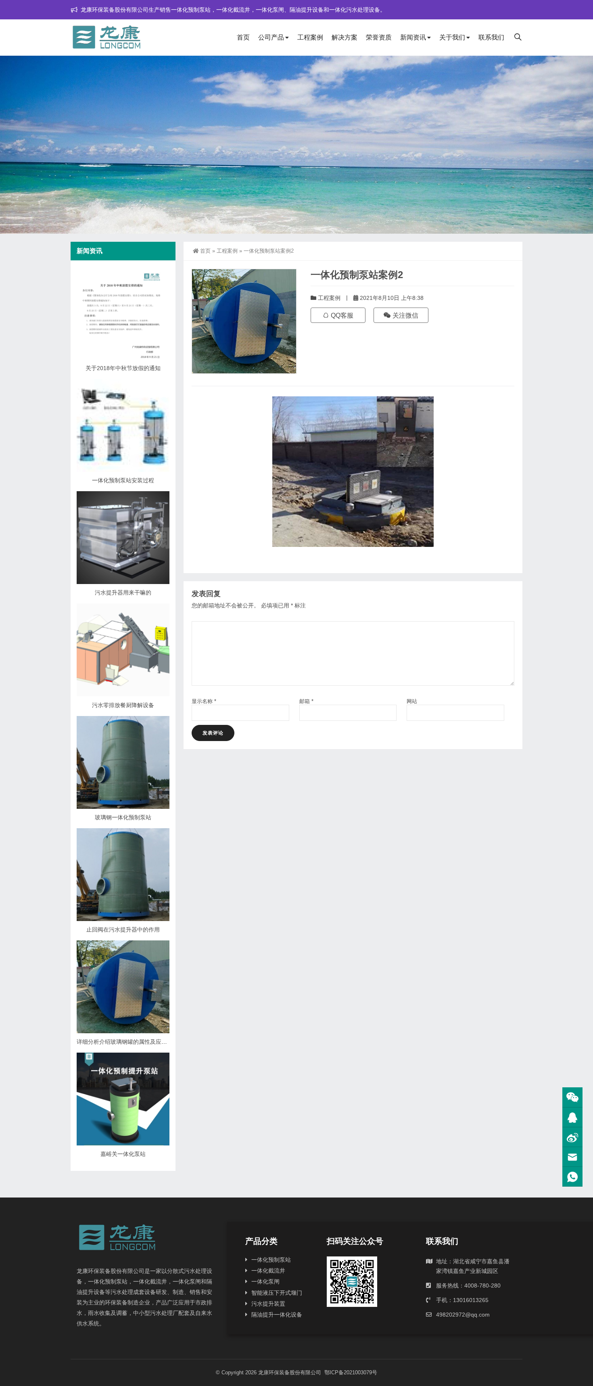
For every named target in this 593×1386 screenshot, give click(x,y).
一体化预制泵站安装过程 (123, 480)
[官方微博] (572, 1137)
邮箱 (306, 701)
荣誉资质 (379, 37)
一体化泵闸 (265, 1281)
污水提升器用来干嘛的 (123, 592)
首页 (243, 37)
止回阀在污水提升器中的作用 (123, 929)
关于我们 (452, 37)
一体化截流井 (268, 1270)
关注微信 (404, 315)
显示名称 (204, 701)
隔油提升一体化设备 (276, 1314)
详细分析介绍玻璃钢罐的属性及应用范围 (127, 1041)
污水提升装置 (268, 1303)
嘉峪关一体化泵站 (123, 1154)
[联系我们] (572, 1117)
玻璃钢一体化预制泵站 (123, 817)
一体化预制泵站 (271, 1259)
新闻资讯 (413, 37)
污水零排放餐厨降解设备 (123, 705)
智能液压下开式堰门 (276, 1293)
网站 (412, 701)
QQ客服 (341, 315)
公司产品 (271, 37)
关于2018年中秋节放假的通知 (123, 368)
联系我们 (491, 37)
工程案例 (310, 37)
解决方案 (344, 37)
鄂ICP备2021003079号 (350, 1372)
